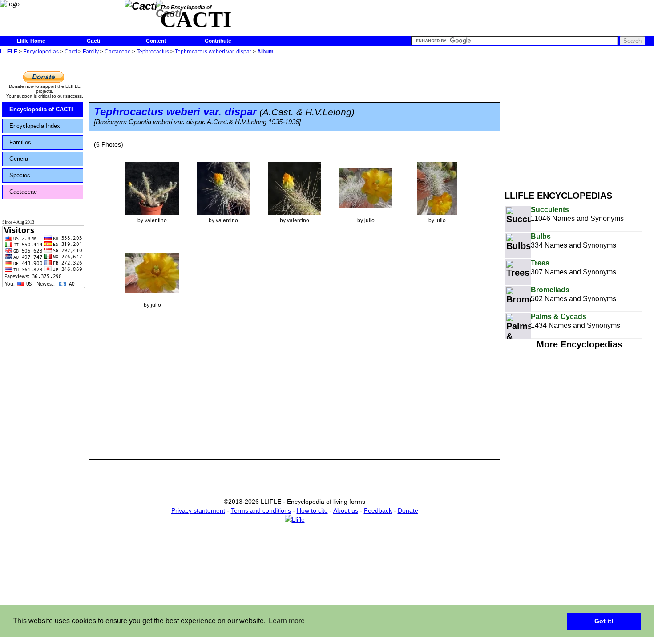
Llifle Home (31, 41)
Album (265, 52)
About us (345, 510)
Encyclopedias (41, 52)
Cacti (93, 41)
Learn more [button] (287, 621)
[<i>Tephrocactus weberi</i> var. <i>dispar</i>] (152, 188)
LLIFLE (8, 52)
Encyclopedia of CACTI (41, 109)
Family (91, 52)
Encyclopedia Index (34, 125)
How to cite (312, 510)
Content (156, 41)
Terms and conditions (261, 510)
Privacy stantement (198, 510)
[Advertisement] (579, 119)
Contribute (218, 41)
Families (20, 142)
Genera (18, 158)
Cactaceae (118, 52)
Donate (408, 510)
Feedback (378, 510)
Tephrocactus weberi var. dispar (213, 52)
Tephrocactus (153, 52)
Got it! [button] (604, 621)
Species (19, 175)
